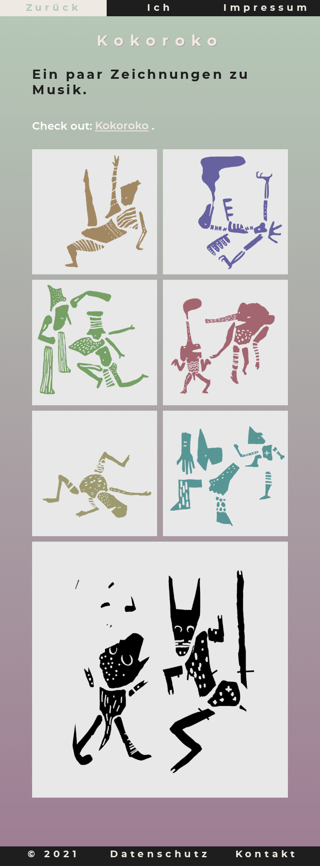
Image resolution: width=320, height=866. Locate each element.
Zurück (53, 8)
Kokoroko (122, 126)
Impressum (266, 8)
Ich (159, 8)
